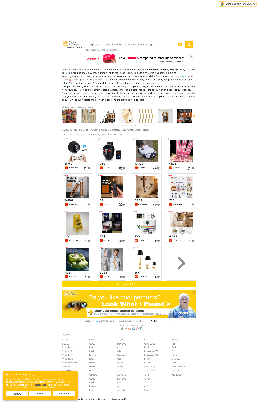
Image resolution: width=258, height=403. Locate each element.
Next (193, 116)
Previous (64, 116)
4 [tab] (122, 125)
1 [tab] (108, 125)
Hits (110, 135)
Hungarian (121, 339)
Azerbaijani (66, 370)
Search (88, 321)
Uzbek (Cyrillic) (178, 366)
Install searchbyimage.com (240, 3)
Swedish (175, 339)
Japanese (121, 355)
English (92, 355)
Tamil (174, 347)
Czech (92, 343)
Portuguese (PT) (151, 355)
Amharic (65, 343)
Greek (91, 382)
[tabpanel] (129, 116)
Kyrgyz (120, 366)
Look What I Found (106, 321)
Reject (40, 393)
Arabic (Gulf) (67, 351)
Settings (17, 393)
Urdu (174, 363)
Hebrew (92, 386)
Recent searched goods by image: (78, 107)
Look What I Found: (72, 135)
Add (126, 135)
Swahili (147, 390)
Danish (92, 347)
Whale (85, 79)
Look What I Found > (129, 284)
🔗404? (66, 139)
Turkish (175, 355)
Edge (187, 76)
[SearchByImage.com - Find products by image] (71, 43)
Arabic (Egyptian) (69, 347)
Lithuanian (121, 374)
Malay (119, 382)
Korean (120, 363)
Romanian (148, 359)
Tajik (174, 343)
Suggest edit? (119, 399)
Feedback (140, 321)
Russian (147, 363)
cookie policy (41, 385)
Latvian (120, 370)
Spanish (147, 386)
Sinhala (147, 374)
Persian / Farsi (150, 343)
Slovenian (148, 382)
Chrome (177, 76)
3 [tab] (117, 125)
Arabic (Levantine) (69, 355)
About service (125, 321)
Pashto (147, 339)
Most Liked (86, 135)
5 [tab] (126, 125)
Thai (173, 351)
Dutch (91, 351)
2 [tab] (113, 125)
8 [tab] (140, 125)
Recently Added (99, 135)
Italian (119, 351)
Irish (118, 347)
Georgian (93, 374)
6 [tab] (131, 125)
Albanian (65, 339)
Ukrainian (176, 359)
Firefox (75, 79)
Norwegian (121, 390)
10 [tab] (149, 125)
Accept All (64, 393)
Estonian (92, 359)
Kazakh (120, 359)
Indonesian (121, 343)
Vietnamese (177, 374)
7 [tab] (135, 125)
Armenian (66, 366)
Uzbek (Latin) (177, 370)
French (92, 370)
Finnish (92, 366)
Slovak (147, 378)
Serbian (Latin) (150, 370)
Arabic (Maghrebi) (69, 363)
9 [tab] (144, 125)
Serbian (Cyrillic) (151, 366)
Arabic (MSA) (67, 359)
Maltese (120, 386)
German (92, 378)
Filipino (92, 363)
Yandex (98, 79)
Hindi (91, 390)
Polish (146, 347)
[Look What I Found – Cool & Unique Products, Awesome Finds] (129, 304)
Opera (65, 79)
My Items (118, 135)
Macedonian (122, 378)
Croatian (92, 339)
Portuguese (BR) (151, 351)
